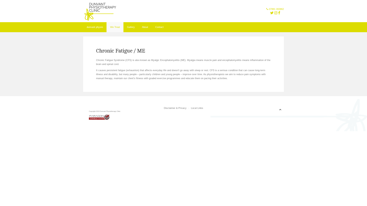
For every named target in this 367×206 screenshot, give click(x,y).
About (145, 27)
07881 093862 (276, 9)
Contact (159, 27)
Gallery (131, 27)
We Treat (115, 27)
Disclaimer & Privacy (175, 108)
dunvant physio (95, 27)
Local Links (197, 108)
